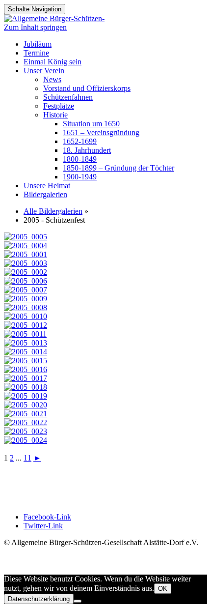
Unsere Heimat (47, 185)
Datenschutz (23, 485)
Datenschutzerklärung (39, 599)
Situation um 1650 (91, 123)
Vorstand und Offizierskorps (87, 88)
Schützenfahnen (68, 97)
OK (162, 588)
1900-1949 (80, 177)
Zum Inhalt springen (35, 27)
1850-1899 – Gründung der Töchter (118, 168)
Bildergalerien (45, 194)
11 (27, 458)
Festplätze (58, 106)
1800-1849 (80, 159)
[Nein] (77, 601)
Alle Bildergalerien (53, 211)
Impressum (21, 476)
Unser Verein (44, 70)
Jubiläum (38, 44)
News (52, 79)
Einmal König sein (52, 62)
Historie (55, 115)
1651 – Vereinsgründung (101, 132)
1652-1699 (80, 141)
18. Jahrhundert (87, 150)
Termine (36, 53)
